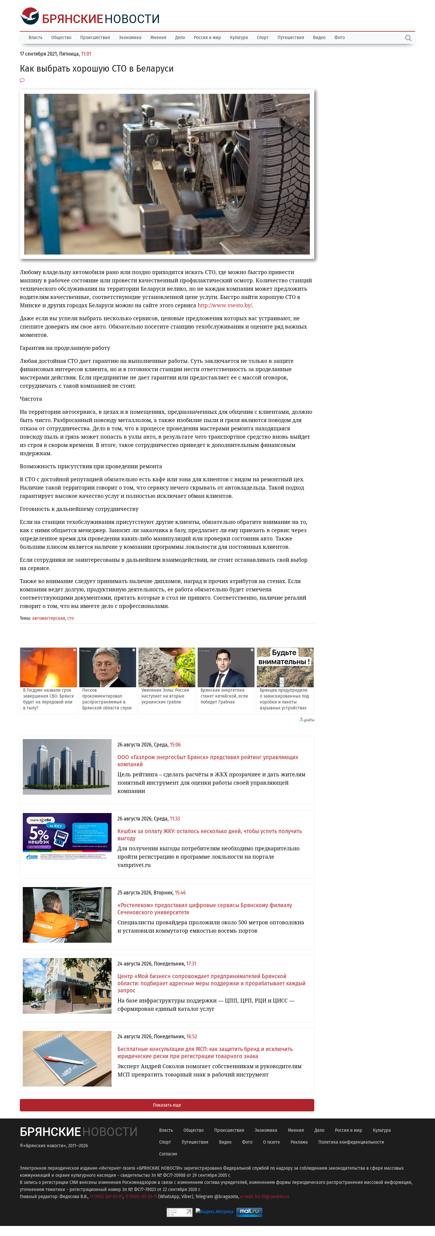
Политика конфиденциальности (351, 1141)
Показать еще (167, 1104)
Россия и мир (207, 37)
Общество (61, 37)
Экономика (130, 37)
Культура (239, 37)
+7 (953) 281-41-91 (106, 1196)
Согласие (168, 1153)
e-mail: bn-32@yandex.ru (264, 1196)
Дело (180, 37)
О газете (271, 1141)
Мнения (158, 37)
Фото (339, 37)
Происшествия (95, 37)
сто (70, 617)
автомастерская (48, 617)
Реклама (299, 1141)
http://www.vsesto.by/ (225, 304)
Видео (319, 37)
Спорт (263, 37)
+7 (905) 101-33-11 (141, 1196)
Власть (35, 37)
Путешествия (291, 37)
